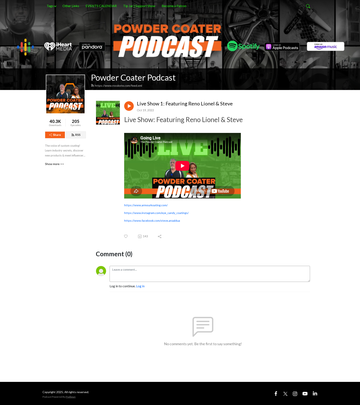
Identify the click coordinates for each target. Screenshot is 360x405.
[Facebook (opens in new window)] (275, 393)
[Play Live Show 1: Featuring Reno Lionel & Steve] (129, 106)
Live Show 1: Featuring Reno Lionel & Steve (185, 103)
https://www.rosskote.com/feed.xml (118, 85)
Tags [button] (50, 6)
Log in (140, 286)
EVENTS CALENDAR (101, 6)
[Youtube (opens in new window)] (305, 393)
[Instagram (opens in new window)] (295, 393)
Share (57, 134)
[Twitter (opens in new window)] (285, 393)
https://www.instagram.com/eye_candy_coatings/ (156, 213)
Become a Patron (174, 6)
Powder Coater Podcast (133, 77)
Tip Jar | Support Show (139, 6)
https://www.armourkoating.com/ (146, 205)
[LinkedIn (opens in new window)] (315, 393)
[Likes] (126, 236)
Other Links (70, 6)
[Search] (308, 6)
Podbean (71, 396)
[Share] (160, 236)
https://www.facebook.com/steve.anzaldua (152, 220)
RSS (77, 134)
